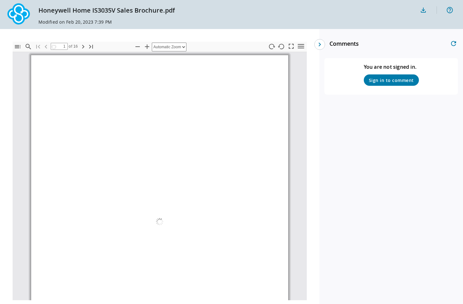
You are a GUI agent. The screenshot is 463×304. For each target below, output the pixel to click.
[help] (450, 10)
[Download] (423, 10)
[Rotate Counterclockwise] (281, 47)
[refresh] (453, 43)
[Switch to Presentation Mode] (291, 46)
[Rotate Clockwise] (271, 47)
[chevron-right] (320, 44)
